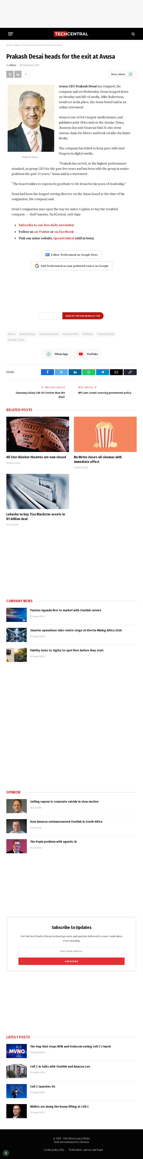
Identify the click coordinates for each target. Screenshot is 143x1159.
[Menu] (10, 34)
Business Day (27, 333)
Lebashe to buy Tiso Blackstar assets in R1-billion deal (35, 516)
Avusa (11, 333)
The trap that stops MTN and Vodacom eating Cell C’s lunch (70, 1046)
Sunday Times (16, 339)
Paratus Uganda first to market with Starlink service (65, 610)
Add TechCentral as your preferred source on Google (74, 266)
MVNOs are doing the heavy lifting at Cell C (59, 1107)
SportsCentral (63, 238)
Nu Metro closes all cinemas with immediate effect (98, 459)
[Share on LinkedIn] (17, 74)
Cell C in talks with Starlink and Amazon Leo (60, 1066)
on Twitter (42, 232)
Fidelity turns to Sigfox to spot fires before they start (67, 650)
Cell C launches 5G (42, 1086)
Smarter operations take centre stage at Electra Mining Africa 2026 (76, 630)
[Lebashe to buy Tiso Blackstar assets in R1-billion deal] (37, 491)
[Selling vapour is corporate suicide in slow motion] (16, 806)
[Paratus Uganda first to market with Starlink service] (16, 615)
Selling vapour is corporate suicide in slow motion (64, 802)
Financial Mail (70, 333)
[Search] (133, 34)
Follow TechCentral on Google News (74, 254)
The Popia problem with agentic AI (53, 842)
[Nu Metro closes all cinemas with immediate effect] (105, 434)
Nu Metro (88, 333)
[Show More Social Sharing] (26, 74)
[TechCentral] (71, 34)
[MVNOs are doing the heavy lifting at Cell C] (16, 1111)
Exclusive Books (49, 333)
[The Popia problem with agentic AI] (16, 846)
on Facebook (64, 232)
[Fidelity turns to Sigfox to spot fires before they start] (16, 655)
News (17, 45)
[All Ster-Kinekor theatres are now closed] (37, 434)
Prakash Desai (106, 333)
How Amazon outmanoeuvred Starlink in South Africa (66, 822)
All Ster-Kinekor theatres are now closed (36, 457)
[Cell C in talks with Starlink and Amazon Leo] (16, 1071)
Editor (12, 65)
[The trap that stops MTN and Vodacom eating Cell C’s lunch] (16, 1051)
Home (9, 45)
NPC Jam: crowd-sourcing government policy (104, 392)
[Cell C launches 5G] (16, 1091)
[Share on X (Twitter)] (9, 74)
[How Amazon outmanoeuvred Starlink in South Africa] (16, 826)
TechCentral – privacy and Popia (86, 1149)
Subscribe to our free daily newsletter (46, 225)
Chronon (84, 1142)
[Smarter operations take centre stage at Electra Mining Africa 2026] (16, 635)
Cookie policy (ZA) (54, 1149)
